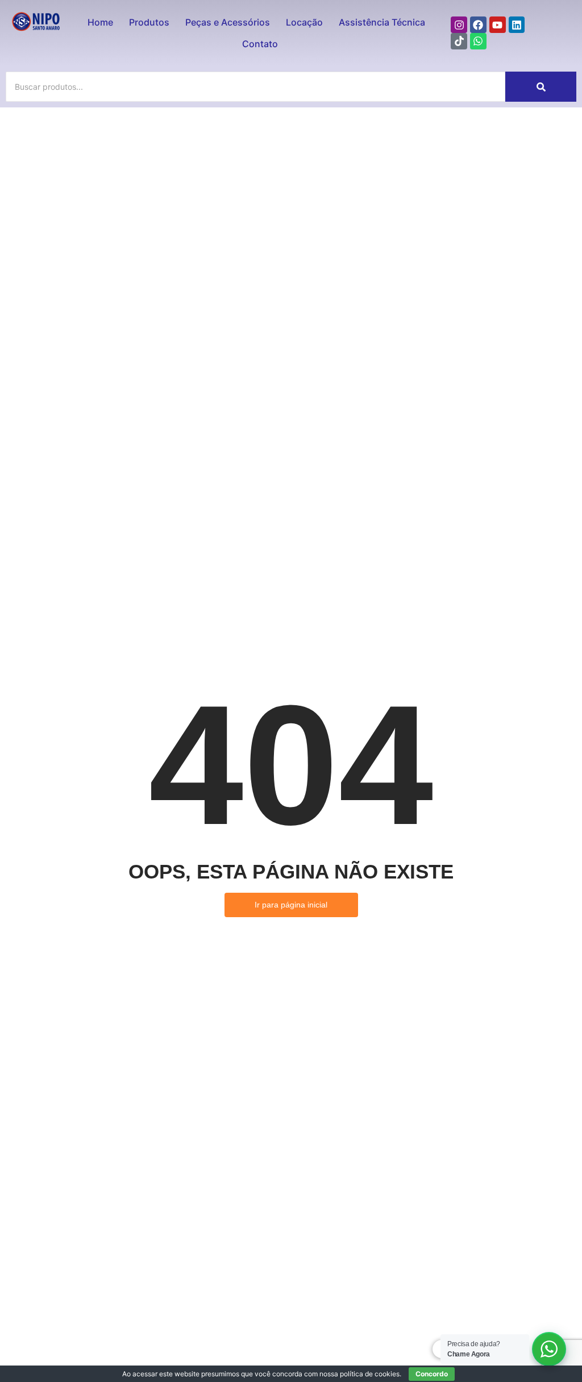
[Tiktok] (459, 41)
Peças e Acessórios (227, 22)
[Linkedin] (517, 24)
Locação (304, 22)
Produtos (149, 22)
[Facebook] (478, 24)
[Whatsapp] (478, 41)
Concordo (431, 1373)
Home (100, 22)
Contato (260, 43)
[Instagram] (459, 24)
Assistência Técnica (382, 22)
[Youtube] (497, 24)
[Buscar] (540, 87)
